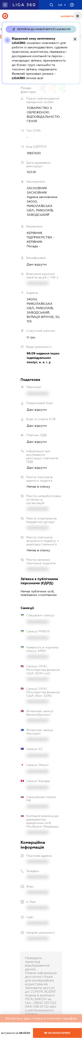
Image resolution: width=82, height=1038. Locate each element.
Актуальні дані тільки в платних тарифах (41, 1018)
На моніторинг (59, 1032)
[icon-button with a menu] (77, 15)
